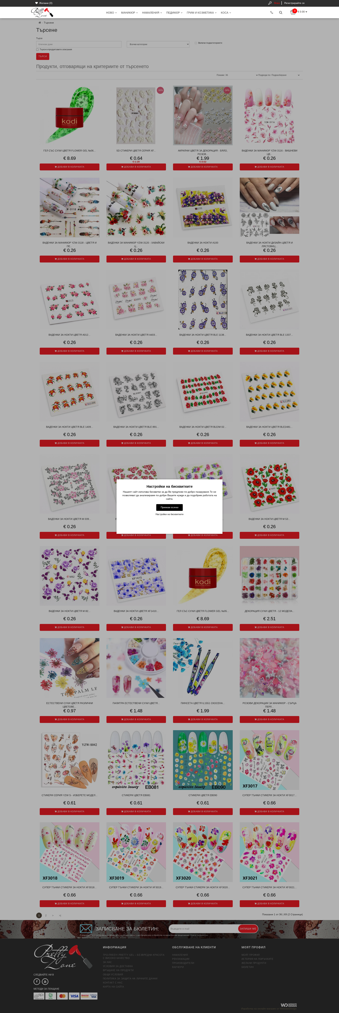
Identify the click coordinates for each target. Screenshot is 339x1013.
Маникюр (128, 12)
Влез (277, 3)
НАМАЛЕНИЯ (150, 12)
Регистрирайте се (294, 3)
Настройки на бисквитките (169, 514)
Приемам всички (169, 507)
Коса (224, 12)
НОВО (110, 12)
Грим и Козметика (200, 12)
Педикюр (173, 12)
